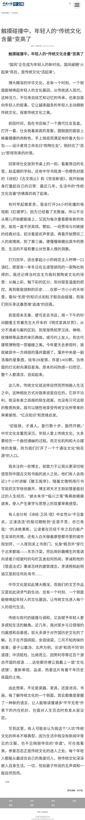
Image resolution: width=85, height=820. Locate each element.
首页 (10, 801)
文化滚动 (15, 13)
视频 (32, 805)
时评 (32, 801)
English (45, 812)
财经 (74, 801)
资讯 (53, 801)
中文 (39, 812)
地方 (53, 805)
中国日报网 (5, 13)
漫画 (10, 805)
